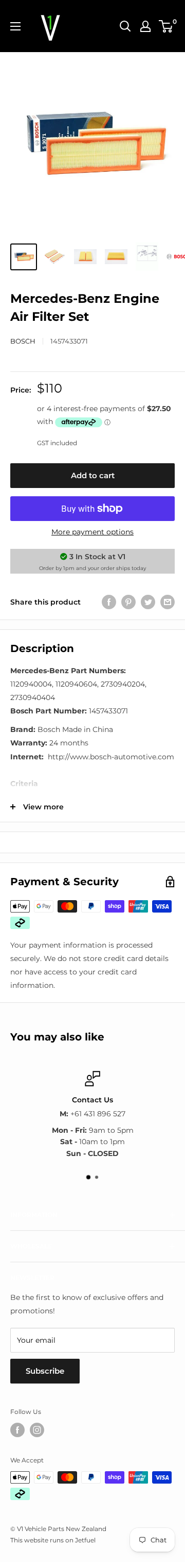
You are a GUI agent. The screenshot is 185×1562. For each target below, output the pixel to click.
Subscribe (45, 1371)
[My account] (145, 26)
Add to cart (93, 475)
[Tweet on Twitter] (148, 601)
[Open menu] (15, 26)
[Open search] (125, 26)
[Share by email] (167, 601)
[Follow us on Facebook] (17, 1430)
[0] (166, 26)
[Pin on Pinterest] (128, 601)
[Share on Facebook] (109, 601)
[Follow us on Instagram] (37, 1430)
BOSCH (22, 341)
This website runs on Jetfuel (53, 1540)
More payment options (92, 531)
